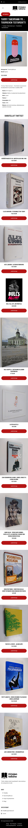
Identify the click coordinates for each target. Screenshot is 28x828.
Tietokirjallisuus (12, 69)
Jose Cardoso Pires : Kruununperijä (14, 752)
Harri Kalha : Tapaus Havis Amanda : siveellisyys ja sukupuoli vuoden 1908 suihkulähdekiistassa (14, 534)
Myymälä (5, 14)
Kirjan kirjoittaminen (9, 798)
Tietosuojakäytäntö (11, 825)
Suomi (4, 2)
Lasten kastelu (14, 424)
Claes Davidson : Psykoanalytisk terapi (14, 211)
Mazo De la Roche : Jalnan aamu (14, 644)
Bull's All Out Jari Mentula (14, 304)
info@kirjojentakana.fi (22, 2)
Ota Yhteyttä (13, 823)
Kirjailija (6, 793)
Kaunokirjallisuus (8, 795)
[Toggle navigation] (3, 8)
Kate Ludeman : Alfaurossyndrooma (14, 264)
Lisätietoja (14, 80)
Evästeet (19, 823)
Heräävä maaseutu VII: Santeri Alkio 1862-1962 (14, 158)
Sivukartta (19, 825)
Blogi (5, 801)
